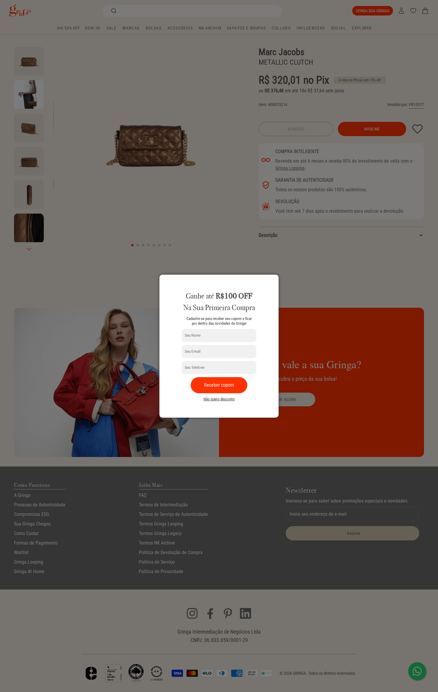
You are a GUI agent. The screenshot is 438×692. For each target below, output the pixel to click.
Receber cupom (219, 385)
